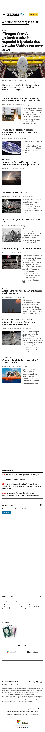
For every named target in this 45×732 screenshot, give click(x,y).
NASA (4, 30)
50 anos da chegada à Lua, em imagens (21, 249)
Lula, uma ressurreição (16, 479)
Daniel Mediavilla (8, 105)
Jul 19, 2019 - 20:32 (19, 169)
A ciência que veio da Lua (14, 193)
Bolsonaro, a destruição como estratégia (23, 475)
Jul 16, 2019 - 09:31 (18, 297)
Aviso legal (26, 709)
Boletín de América (10, 602)
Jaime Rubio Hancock (9, 328)
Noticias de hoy (33, 714)
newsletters (7, 505)
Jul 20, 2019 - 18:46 (20, 138)
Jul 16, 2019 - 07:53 (24, 328)
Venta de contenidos (17, 709)
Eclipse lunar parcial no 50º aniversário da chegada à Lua (22, 292)
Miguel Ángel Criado (9, 196)
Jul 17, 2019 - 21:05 (20, 226)
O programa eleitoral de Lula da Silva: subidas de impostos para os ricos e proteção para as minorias (21, 486)
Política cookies (35, 709)
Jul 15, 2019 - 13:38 (21, 366)
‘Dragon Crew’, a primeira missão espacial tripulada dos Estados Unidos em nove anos (22, 41)
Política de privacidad (13, 711)
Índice (26, 714)
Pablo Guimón (6, 169)
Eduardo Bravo (7, 138)
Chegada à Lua (7, 190)
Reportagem (6, 160)
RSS (23, 714)
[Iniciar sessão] (41, 14)
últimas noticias (9, 470)
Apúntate (6, 512)
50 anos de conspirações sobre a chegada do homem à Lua (18, 323)
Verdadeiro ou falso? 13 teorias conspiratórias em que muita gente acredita (20, 132)
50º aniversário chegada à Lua (20, 22)
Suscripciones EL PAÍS (31, 711)
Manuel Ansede (7, 226)
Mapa (22, 711)
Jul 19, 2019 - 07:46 (28, 196)
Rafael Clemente (7, 81)
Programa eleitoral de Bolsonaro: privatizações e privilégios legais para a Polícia (20, 494)
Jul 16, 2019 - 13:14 (14, 252)
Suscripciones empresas (14, 714)
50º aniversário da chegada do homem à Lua (17, 320)
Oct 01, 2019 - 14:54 (22, 105)
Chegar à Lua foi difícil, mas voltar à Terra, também (20, 361)
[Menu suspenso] (4, 14)
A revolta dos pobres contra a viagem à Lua (22, 221)
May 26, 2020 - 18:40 (21, 81)
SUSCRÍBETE (33, 14)
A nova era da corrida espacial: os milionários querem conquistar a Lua (20, 164)
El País (4, 252)
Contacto (7, 709)
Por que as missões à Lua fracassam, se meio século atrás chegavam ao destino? (22, 100)
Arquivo (5, 622)
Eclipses (5, 288)
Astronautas (6, 357)
